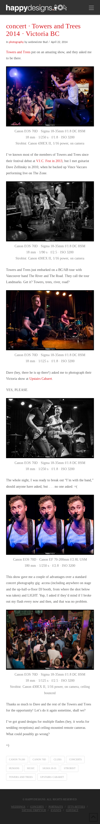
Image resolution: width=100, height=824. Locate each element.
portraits (56, 806)
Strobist (69, 768)
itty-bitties (76, 806)
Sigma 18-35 (49, 768)
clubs (58, 759)
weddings (18, 806)
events (56, 810)
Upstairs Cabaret (40, 379)
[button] (91, 8)
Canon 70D (39, 759)
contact (72, 810)
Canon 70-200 (17, 759)
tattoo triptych (34, 810)
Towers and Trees (18, 52)
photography (16, 42)
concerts (75, 759)
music (31, 768)
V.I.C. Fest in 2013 (49, 161)
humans (14, 768)
